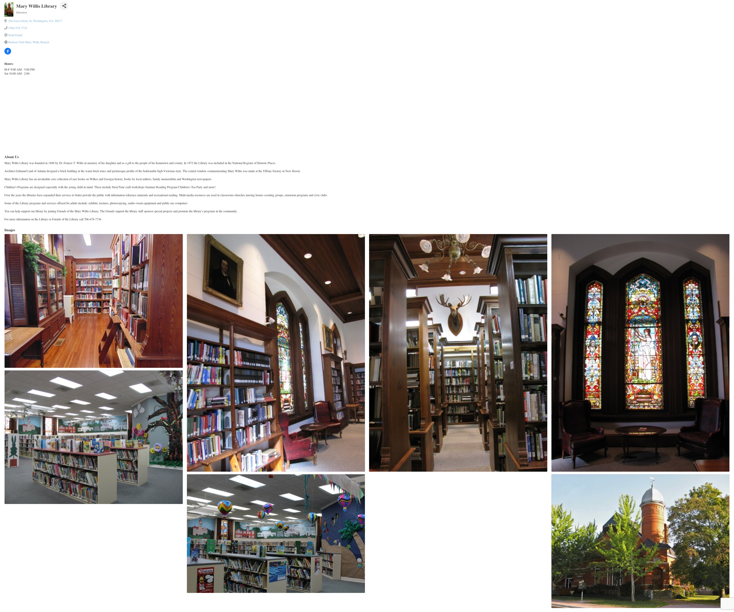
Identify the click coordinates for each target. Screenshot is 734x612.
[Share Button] (64, 6)
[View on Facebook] (7, 53)
